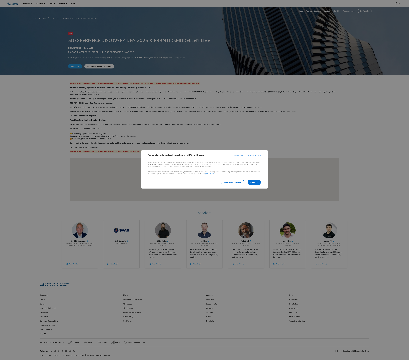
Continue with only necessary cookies (247, 155)
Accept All (254, 182)
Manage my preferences (232, 182)
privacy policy (210, 173)
